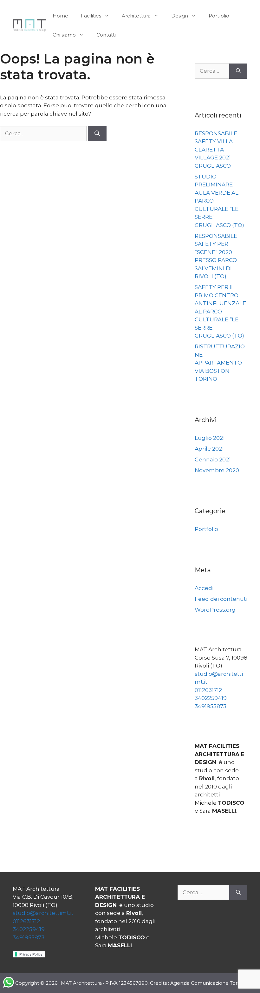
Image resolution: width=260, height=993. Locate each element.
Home (60, 16)
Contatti (106, 35)
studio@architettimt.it (43, 913)
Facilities (91, 16)
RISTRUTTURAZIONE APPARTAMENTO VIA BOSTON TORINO (220, 362)
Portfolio (219, 16)
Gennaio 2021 (213, 459)
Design (179, 16)
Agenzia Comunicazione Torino (207, 983)
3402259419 (211, 698)
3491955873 (210, 706)
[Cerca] (97, 133)
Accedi (204, 588)
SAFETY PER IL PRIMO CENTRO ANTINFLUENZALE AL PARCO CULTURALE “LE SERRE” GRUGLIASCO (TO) (220, 311)
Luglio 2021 (210, 438)
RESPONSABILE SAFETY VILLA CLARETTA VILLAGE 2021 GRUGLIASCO (216, 149)
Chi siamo (64, 35)
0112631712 (208, 690)
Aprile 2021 (209, 449)
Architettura (136, 16)
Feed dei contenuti (221, 599)
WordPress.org (215, 610)
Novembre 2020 (217, 470)
